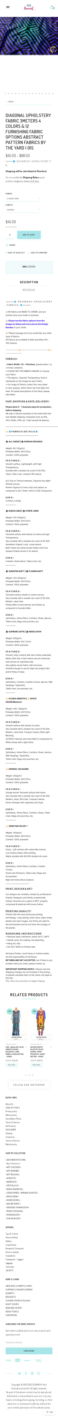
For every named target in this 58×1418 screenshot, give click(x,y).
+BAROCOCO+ (11, 1182)
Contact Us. (10, 1137)
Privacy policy (11, 1111)
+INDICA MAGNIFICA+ (14, 1189)
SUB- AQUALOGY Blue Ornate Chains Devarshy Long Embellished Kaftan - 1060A (15, 1052)
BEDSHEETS (11, 1297)
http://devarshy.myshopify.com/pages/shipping (25, 981)
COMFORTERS (11, 1315)
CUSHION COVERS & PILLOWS (18, 1300)
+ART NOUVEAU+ (13, 1174)
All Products (11, 1126)
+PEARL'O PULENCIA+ (14, 1211)
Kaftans (9, 1241)
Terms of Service (12, 1122)
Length (9, 205)
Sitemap (9, 1133)
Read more (11, 1065)
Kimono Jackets (12, 1252)
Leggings (9, 1263)
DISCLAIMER (11, 1129)
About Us (9, 1104)
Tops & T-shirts (12, 1234)
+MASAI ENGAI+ (12, 1196)
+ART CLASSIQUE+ (13, 1167)
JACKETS (10, 1270)
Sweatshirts (10, 1256)
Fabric (9, 194)
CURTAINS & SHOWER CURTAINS (19, 1289)
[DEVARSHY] (29, 6)
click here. (34, 181)
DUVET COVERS (12, 1304)
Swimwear (10, 1267)
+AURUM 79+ (11, 1178)
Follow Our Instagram (29, 1085)
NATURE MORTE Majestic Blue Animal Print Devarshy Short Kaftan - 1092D (37, 1052)
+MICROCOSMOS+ (13, 1200)
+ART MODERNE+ (13, 1171)
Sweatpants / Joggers (15, 1259)
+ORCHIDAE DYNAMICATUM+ (17, 1207)
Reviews (29, 290)
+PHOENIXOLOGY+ (13, 1215)
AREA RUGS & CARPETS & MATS (19, 1286)
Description (29, 282)
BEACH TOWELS (12, 1311)
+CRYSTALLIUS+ (12, 1185)
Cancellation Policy (13, 1118)
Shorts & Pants (12, 1237)
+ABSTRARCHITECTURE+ (16, 1160)
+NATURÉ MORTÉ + (36, 1044)
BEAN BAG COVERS (14, 1308)
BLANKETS (10, 1293)
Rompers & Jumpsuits (15, 1248)
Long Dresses (11, 1245)
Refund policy (11, 1115)
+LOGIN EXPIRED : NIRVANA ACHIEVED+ (22, 1193)
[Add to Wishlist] (26, 1047)
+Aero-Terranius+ (13, 1163)
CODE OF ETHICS (13, 1107)
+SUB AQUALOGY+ (11, 1044)
